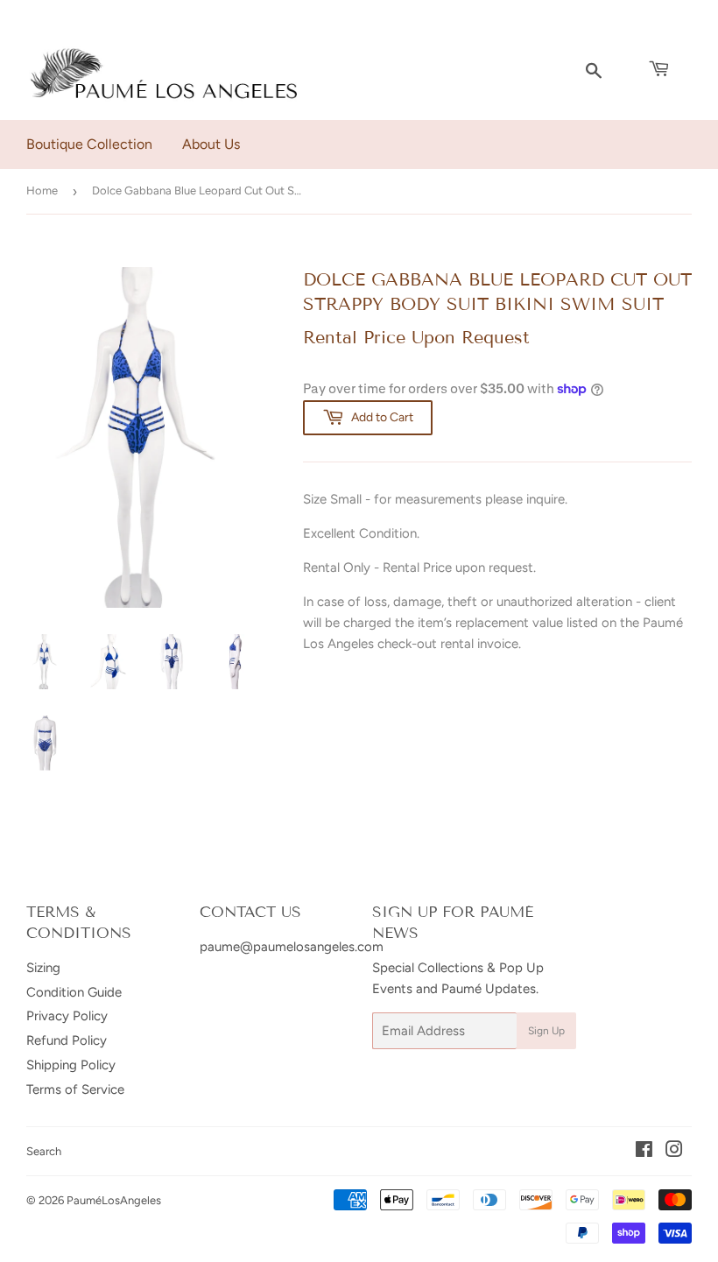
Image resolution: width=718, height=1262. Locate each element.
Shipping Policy (71, 1065)
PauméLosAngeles (114, 1200)
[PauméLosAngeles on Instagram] (674, 1152)
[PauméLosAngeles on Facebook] (644, 1152)
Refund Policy (66, 1040)
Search (43, 1151)
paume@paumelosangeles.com (292, 947)
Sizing (43, 968)
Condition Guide (74, 992)
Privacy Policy (67, 1016)
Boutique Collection (89, 144)
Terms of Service (75, 1089)
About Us (211, 144)
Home (42, 190)
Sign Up (546, 1031)
